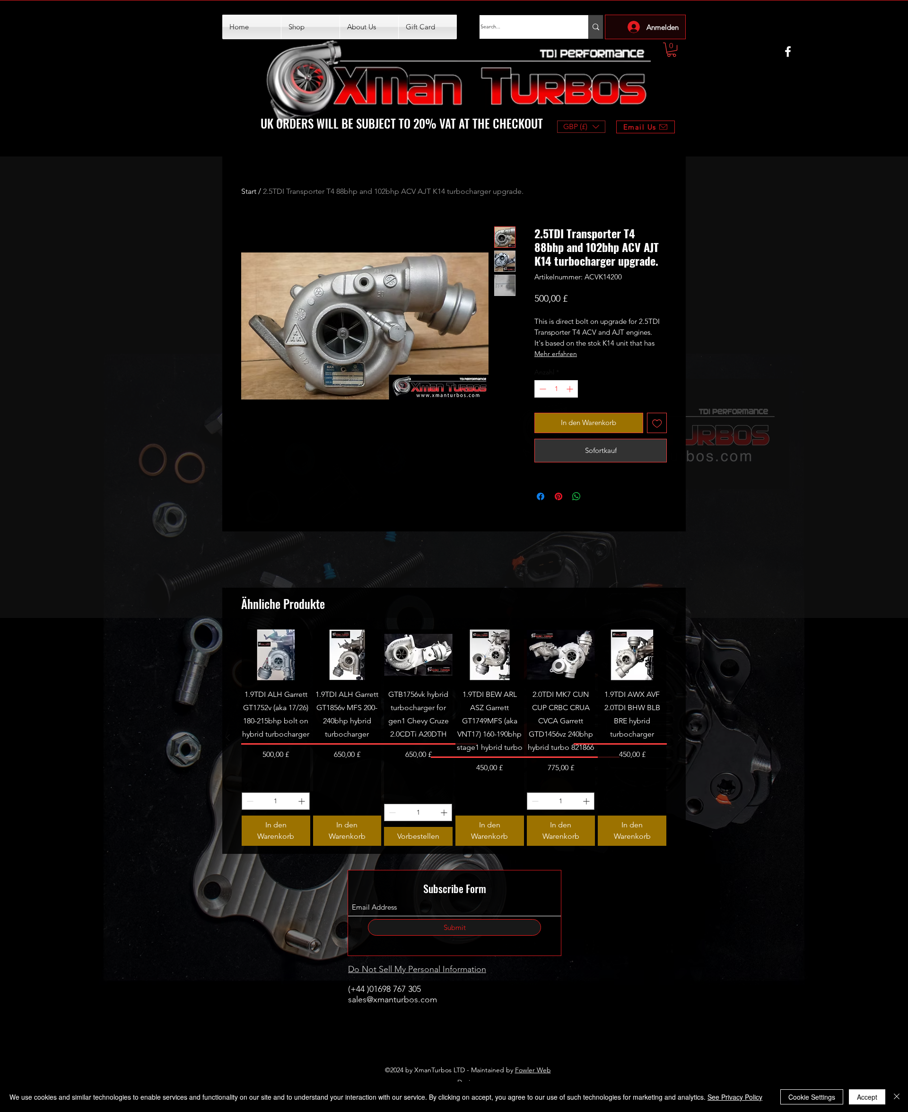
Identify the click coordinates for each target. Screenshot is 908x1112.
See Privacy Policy (734, 1097)
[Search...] (595, 27)
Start (248, 191)
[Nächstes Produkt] (680, 737)
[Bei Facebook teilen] (540, 496)
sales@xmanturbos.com (392, 999)
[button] (671, 50)
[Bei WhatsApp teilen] (576, 496)
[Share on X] (594, 496)
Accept (867, 1097)
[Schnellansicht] (276, 654)
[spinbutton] (556, 389)
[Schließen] (896, 1096)
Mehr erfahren (555, 353)
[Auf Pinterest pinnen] (558, 496)
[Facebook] (788, 51)
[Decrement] (542, 389)
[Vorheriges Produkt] (228, 737)
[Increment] (570, 389)
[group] (454, 737)
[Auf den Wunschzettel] (657, 423)
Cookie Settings (811, 1097)
